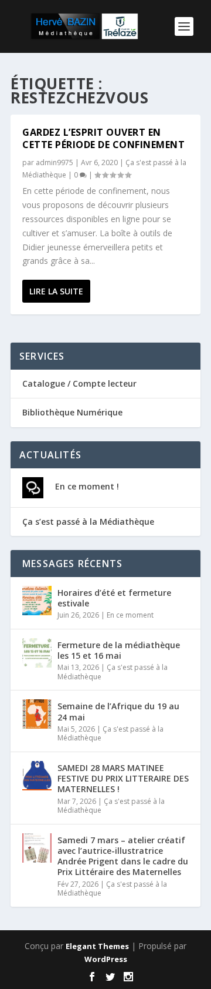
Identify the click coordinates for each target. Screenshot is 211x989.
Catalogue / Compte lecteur (79, 383)
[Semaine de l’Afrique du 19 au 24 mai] (37, 714)
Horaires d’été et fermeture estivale (114, 598)
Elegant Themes (97, 946)
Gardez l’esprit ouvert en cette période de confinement (103, 138)
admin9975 (54, 162)
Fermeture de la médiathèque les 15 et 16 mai (118, 650)
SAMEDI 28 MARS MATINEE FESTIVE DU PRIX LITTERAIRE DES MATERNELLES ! (123, 778)
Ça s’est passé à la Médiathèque (88, 521)
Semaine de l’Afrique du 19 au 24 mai (118, 711)
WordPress (105, 959)
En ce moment (130, 615)
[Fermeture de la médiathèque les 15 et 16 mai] (37, 653)
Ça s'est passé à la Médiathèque (112, 672)
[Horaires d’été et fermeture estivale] (37, 600)
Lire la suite (56, 291)
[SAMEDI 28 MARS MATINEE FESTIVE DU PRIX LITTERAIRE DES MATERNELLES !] (37, 775)
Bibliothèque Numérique (72, 412)
